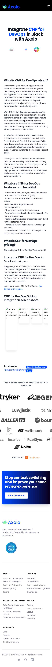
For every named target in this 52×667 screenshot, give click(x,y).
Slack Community (11, 638)
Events (6, 635)
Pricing (30, 605)
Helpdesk (31, 615)
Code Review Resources (14, 617)
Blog (5, 631)
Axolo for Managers (12, 581)
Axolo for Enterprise (12, 585)
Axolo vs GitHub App (36, 585)
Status (30, 611)
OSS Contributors (11, 642)
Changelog (32, 592)
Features (31, 578)
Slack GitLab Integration (38, 588)
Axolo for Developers (13, 578)
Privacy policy (9, 588)
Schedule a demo (16, 495)
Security (31, 618)
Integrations (33, 581)
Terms (6, 592)
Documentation (34, 608)
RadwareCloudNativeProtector (18, 370)
